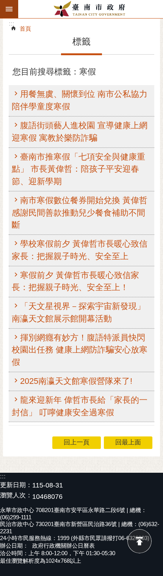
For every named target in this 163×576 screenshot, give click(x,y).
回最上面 (139, 541)
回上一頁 (76, 442)
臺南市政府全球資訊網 (90, 9)
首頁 (25, 28)
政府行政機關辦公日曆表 (63, 545)
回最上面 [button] (128, 442)
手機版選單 (9, 9)
